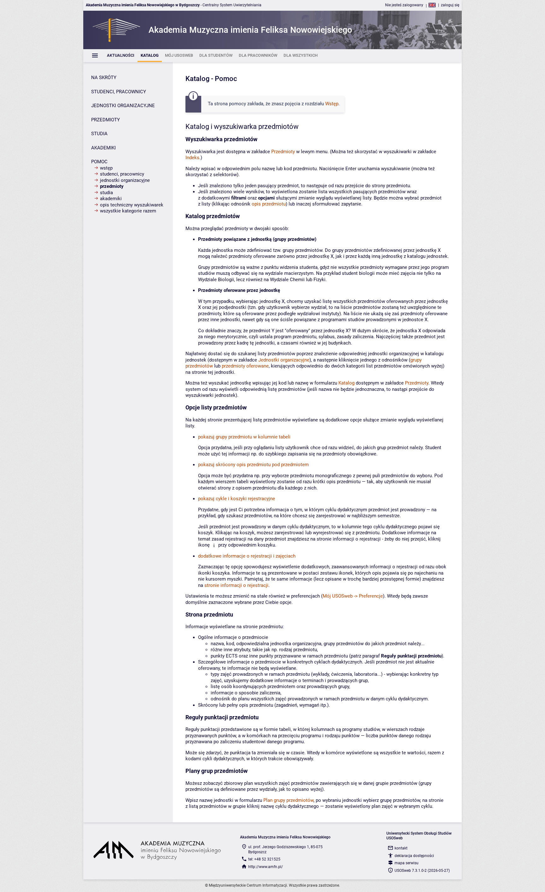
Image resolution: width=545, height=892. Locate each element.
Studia (106, 192)
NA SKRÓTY (103, 77)
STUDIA (99, 133)
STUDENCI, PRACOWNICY (118, 92)
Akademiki (111, 198)
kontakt (401, 848)
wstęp (106, 168)
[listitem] (121, 55)
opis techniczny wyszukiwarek (131, 205)
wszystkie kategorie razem (128, 211)
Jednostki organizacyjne (125, 180)
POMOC (99, 162)
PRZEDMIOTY (105, 120)
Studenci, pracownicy (122, 174)
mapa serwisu (407, 863)
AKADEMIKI (103, 148)
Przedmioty (112, 186)
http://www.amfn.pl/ (265, 867)
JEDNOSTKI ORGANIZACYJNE (123, 105)
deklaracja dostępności (414, 856)
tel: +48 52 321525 (264, 859)
